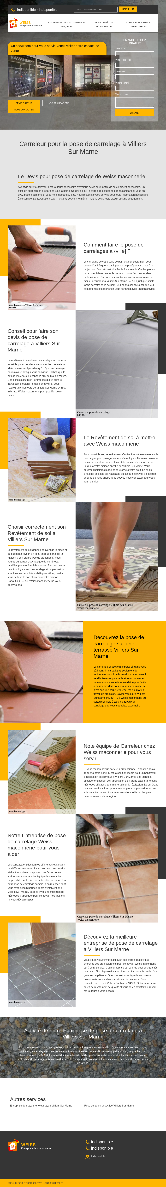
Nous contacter (24, 110)
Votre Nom (120, 48)
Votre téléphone (122, 83)
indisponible (26, 9)
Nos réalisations (58, 103)
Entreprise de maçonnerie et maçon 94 (66, 24)
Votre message (122, 94)
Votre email (120, 71)
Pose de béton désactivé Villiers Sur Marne (109, 1105)
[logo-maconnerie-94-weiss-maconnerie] (25, 23)
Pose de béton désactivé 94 (104, 24)
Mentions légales (53, 1183)
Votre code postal (123, 60)
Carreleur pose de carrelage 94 (138, 24)
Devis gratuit (24, 103)
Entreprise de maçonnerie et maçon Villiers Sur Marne (41, 1105)
